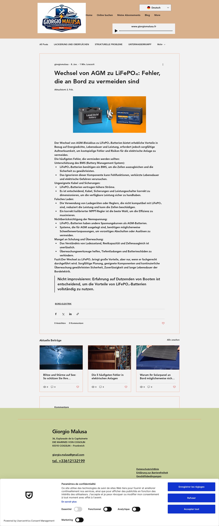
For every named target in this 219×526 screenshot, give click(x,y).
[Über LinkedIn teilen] (70, 314)
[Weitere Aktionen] (163, 64)
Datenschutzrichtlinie (147, 469)
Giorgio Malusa (69, 431)
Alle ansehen (173, 339)
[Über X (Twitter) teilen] (63, 314)
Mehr (159, 44)
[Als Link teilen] (77, 314)
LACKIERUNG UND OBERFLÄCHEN (71, 44)
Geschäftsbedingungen (148, 476)
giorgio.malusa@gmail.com (68, 454)
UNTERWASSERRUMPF (139, 44)
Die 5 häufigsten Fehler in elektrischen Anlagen (108, 376)
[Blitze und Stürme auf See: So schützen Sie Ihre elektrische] (61, 357)
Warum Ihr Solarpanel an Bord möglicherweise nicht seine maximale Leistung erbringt (156, 376)
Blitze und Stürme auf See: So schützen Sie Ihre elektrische (59, 376)
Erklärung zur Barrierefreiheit (152, 472)
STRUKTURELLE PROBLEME (108, 44)
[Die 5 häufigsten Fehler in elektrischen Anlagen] (109, 357)
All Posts (43, 44)
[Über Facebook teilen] (55, 314)
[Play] (116, 30)
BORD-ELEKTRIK (63, 303)
